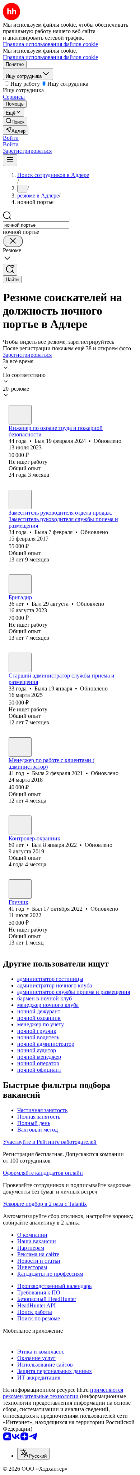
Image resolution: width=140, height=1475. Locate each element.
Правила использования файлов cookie (50, 57)
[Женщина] (20, 499)
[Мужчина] (20, 415)
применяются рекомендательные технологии (63, 1393)
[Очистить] (13, 241)
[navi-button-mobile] (10, 160)
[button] (11, 138)
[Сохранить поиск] (10, 270)
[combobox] (36, 225)
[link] (15, 121)
